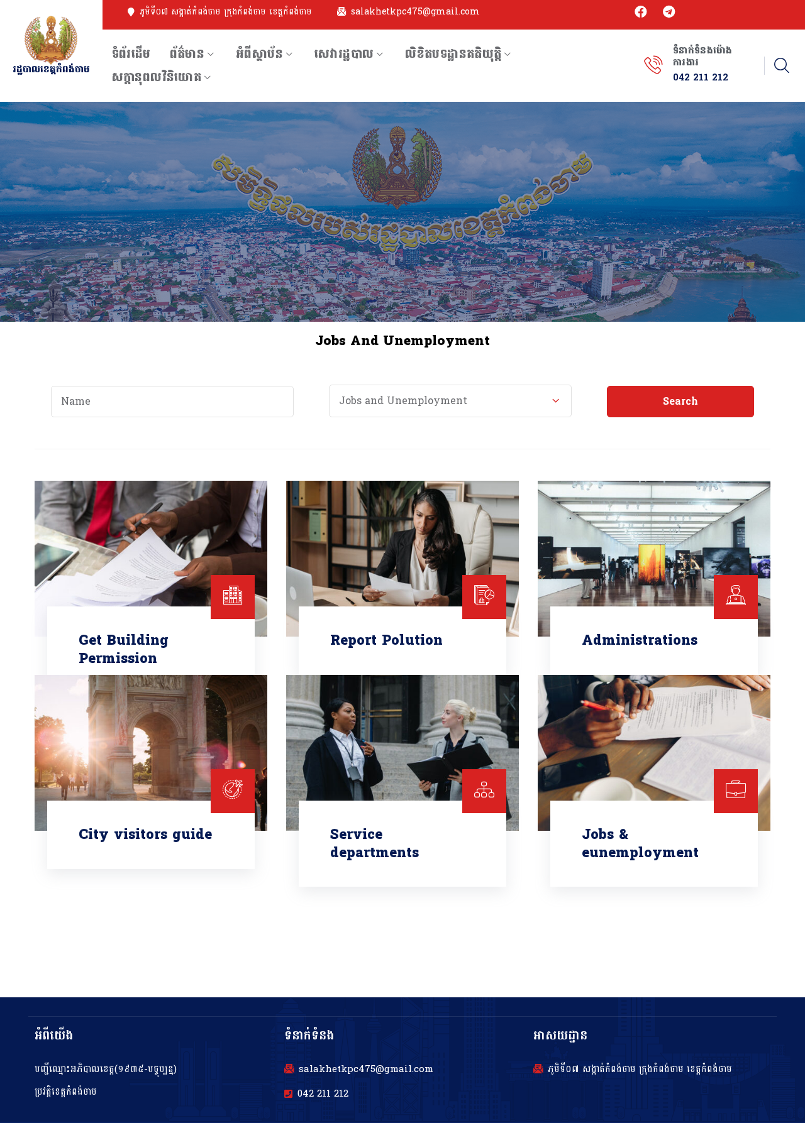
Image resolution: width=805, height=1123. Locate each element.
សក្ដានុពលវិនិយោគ (157, 77)
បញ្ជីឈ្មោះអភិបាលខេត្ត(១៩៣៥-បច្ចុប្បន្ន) (106, 1069)
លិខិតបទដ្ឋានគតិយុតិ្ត (453, 54)
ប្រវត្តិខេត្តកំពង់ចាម (66, 1091)
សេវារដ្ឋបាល (344, 54)
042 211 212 (322, 1094)
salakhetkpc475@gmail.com (415, 12)
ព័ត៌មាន (187, 54)
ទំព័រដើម (131, 54)
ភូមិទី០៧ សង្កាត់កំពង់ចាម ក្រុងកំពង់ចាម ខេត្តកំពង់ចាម (226, 12)
